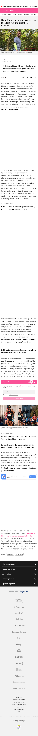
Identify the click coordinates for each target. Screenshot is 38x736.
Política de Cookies (19, 707)
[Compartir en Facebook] (35, 77)
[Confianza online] (19, 729)
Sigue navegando (8, 584)
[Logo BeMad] (19, 651)
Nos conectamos (8, 569)
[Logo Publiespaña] (19, 682)
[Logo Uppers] (19, 657)
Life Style (26, 14)
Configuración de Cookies (19, 704)
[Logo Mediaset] (19, 592)
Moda (14, 14)
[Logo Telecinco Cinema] (19, 663)
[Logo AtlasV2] (19, 676)
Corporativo (6, 574)
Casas (9, 14)
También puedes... (8, 579)
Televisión (33, 14)
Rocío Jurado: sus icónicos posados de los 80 (15, 6)
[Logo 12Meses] (19, 669)
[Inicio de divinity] (3, 10)
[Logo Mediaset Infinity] (19, 600)
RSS (19, 712)
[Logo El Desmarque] (19, 625)
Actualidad (10, 10)
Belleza (20, 14)
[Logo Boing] (19, 638)
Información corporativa (19, 699)
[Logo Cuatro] (19, 613)
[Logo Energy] (19, 644)
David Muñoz (19, 554)
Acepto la (11, 394)
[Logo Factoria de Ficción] (19, 632)
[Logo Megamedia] (20, 721)
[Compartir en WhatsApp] (23, 77)
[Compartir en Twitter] (27, 77)
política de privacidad (13, 394)
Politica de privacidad (19, 702)
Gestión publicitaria (19, 709)
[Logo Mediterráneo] (19, 688)
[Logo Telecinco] (19, 607)
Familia (4, 14)
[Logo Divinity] (19, 619)
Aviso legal (19, 697)
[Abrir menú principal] (35, 10)
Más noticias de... (8, 564)
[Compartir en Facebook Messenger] (31, 77)
